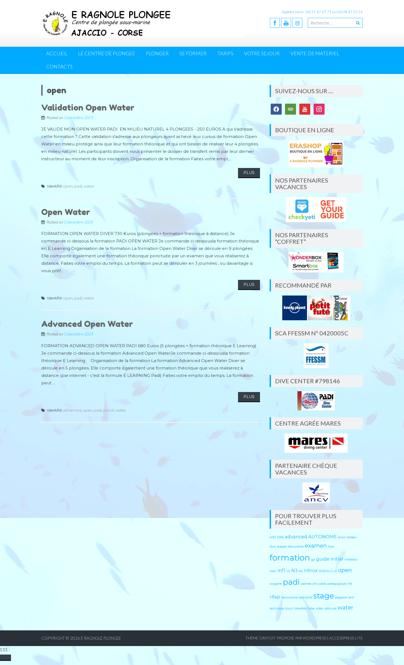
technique (277, 608)
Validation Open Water (87, 107)
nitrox (311, 570)
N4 (301, 571)
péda (322, 584)
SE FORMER (193, 53)
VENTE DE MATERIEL (314, 53)
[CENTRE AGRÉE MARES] (316, 443)
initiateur (350, 559)
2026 (280, 537)
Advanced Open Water (87, 324)
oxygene (276, 584)
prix (315, 584)
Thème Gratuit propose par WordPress (285, 638)
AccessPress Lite (346, 638)
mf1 (281, 570)
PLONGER (157, 53)
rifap (275, 597)
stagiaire (341, 597)
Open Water (65, 212)
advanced (72, 410)
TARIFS (225, 53)
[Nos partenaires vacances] (316, 209)
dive (273, 546)
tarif (351, 597)
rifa (349, 584)
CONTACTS (59, 67)
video (319, 608)
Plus (248, 172)
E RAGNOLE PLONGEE (101, 638)
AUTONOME (322, 536)
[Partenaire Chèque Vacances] (316, 492)
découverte (296, 546)
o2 (335, 571)
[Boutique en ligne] (316, 153)
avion (342, 537)
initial (337, 559)
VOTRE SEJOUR (262, 53)
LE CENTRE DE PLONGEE (106, 53)
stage (323, 595)
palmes (306, 584)
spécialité (305, 597)
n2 (288, 571)
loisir (273, 571)
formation (290, 557)
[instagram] (297, 23)
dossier (282, 546)
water (89, 186)
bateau (352, 537)
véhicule (330, 608)
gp (313, 559)
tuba (311, 608)
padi (78, 186)
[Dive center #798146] (316, 400)
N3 (294, 570)
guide (323, 559)
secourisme (289, 597)
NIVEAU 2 (326, 571)
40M (273, 537)
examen (316, 545)
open (68, 186)
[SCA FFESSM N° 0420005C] (316, 355)
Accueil (56, 53)
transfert (301, 608)
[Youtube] (286, 23)
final (331, 546)
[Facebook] (275, 23)
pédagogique (336, 584)
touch (109, 410)
